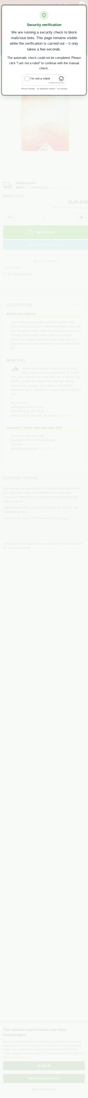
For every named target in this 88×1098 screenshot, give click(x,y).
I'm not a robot (40, 78)
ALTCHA (61, 83)
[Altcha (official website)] (61, 80)
